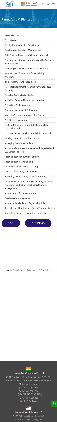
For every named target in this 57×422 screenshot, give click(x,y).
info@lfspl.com (30, 401)
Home (9, 270)
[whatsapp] (54, 404)
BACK (10, 223)
